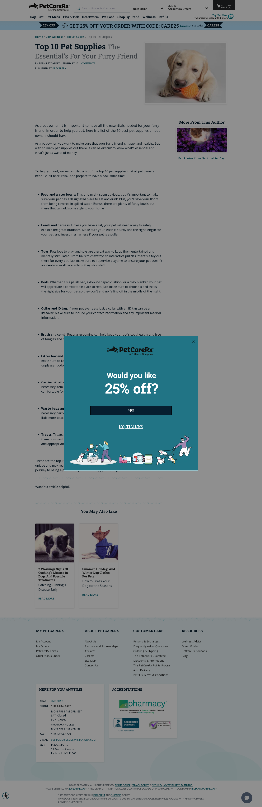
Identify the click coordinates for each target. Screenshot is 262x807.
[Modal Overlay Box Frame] (131, 403)
